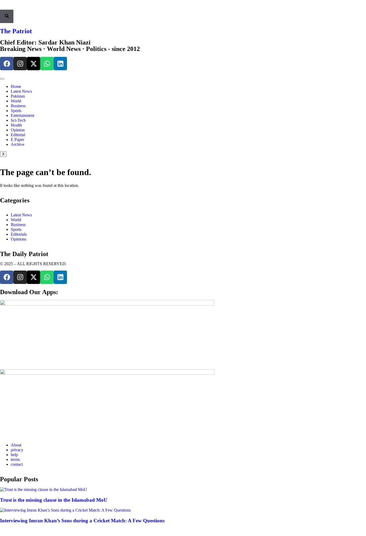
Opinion (18, 130)
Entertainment (22, 115)
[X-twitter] (33, 63)
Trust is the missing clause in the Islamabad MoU (53, 500)
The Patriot (16, 31)
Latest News (21, 91)
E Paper (17, 139)
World (16, 101)
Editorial (18, 134)
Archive (17, 144)
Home (16, 86)
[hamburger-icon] (2, 79)
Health (16, 125)
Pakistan (18, 96)
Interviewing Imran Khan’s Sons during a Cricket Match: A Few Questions (82, 520)
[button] (1, 7)
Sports (16, 110)
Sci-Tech (18, 120)
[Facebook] (6, 63)
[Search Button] (6, 16)
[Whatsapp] (47, 63)
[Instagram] (20, 63)
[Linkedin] (60, 63)
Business (18, 105)
